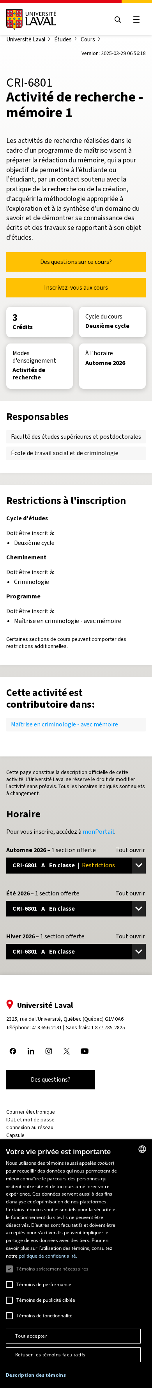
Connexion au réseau (29, 1127)
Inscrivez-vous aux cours (76, 287)
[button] (36, 1375)
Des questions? (51, 1079)
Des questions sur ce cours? (76, 262)
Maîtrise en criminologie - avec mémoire (64, 724)
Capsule (15, 1135)
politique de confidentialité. (48, 1256)
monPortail (98, 831)
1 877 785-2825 (108, 1027)
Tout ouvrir (130, 850)
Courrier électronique (30, 1112)
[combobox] (142, 1149)
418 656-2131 (47, 1027)
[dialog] (76, 1263)
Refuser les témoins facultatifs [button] (50, 1354)
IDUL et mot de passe (30, 1119)
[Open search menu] (117, 19)
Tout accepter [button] (31, 1336)
